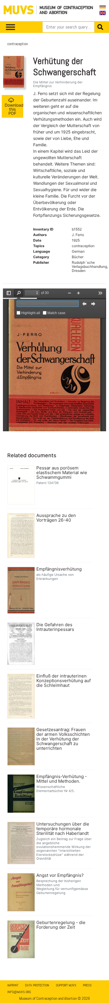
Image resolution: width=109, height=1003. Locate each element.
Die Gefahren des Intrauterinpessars (55, 627)
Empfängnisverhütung (59, 569)
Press (87, 985)
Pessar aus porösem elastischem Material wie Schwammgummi (61, 473)
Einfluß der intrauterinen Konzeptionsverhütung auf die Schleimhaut (63, 681)
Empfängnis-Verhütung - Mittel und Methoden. (61, 779)
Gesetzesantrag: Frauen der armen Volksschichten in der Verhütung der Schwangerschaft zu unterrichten (63, 739)
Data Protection (37, 985)
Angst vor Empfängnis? (60, 875)
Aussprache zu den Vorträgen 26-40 (56, 517)
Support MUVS (66, 985)
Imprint (12, 985)
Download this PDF (14, 109)
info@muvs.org (19, 992)
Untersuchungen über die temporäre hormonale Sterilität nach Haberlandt (62, 829)
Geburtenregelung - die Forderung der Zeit (60, 925)
